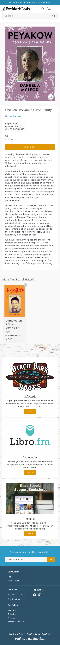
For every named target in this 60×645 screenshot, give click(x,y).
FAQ (10, 577)
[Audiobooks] (30, 437)
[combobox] (30, 16)
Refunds (12, 610)
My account (13, 580)
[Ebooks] (30, 498)
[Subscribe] (51, 559)
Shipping (12, 614)
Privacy (11, 618)
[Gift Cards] (30, 376)
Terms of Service (16, 621)
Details (30, 472)
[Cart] (49, 9)
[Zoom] (50, 96)
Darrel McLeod (14, 116)
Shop (30, 411)
